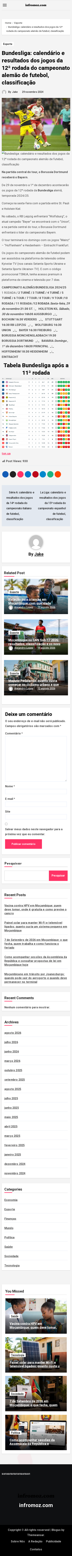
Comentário (14, 733)
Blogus (56, 1530)
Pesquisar (13, 863)
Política (9, 1237)
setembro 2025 (14, 1079)
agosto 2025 (12, 1089)
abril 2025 (10, 1126)
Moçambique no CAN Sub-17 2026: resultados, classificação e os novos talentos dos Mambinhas (35, 643)
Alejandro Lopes (23, 607)
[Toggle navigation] (5, 5)
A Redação (35, 1541)
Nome (10, 786)
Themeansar (35, 1535)
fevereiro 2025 (14, 1145)
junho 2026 (11, 1051)
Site (7, 811)
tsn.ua (6, 453)
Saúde (8, 1247)
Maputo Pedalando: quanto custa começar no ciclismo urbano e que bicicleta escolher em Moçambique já (35, 684)
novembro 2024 (15, 1173)
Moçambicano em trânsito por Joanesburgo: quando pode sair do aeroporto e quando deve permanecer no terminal (35, 978)
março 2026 (12, 1061)
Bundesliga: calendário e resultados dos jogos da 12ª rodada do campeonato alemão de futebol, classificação (36, 68)
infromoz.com (36, 1505)
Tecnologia (12, 1265)
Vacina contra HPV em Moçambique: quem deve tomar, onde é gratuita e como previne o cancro (35, 909)
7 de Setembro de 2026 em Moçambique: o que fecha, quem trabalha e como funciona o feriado (36, 943)
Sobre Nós (18, 1541)
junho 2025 (11, 1107)
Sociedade (11, 1256)
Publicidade (53, 1541)
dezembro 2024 (15, 1164)
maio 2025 (11, 1117)
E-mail (10, 799)
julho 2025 (11, 1098)
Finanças (10, 1218)
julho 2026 (11, 1042)
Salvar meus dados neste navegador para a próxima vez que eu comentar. (34, 832)
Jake (15, 91)
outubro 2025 (13, 1070)
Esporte (7, 44)
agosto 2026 (12, 1033)
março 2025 (12, 1136)
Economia (11, 1200)
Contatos (36, 1549)
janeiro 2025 (12, 1154)
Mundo (8, 1228)
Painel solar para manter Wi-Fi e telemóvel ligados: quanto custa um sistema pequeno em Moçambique (35, 926)
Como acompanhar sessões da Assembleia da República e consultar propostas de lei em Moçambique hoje (35, 960)
